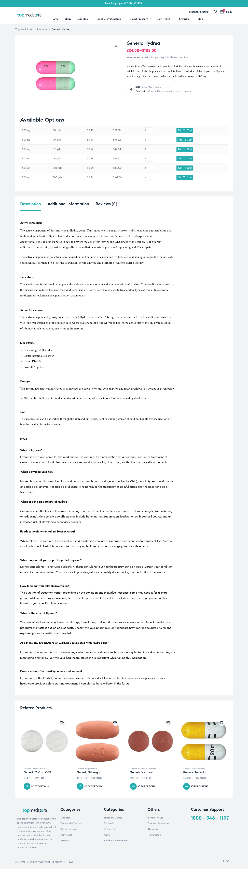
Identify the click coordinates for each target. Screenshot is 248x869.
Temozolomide (198, 768)
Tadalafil (109, 823)
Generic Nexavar (141, 772)
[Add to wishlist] (62, 723)
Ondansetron (38, 768)
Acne (107, 834)
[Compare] (131, 89)
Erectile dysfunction (71, 823)
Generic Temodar (195, 772)
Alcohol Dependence (116, 840)
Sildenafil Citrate (113, 817)
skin (77, 419)
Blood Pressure (68, 829)
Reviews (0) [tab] (106, 204)
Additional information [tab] (68, 204)
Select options (40, 786)
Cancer (152, 91)
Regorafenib (91, 768)
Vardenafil (109, 829)
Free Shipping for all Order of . (124, 3)
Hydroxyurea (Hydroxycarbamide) (174, 91)
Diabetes (65, 817)
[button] (115, 46)
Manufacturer (154, 834)
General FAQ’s (155, 817)
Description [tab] (30, 204)
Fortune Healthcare (158, 823)
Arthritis (64, 840)
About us (152, 829)
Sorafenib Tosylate (147, 768)
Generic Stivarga (88, 772)
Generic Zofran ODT (37, 772)
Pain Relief (66, 834)
